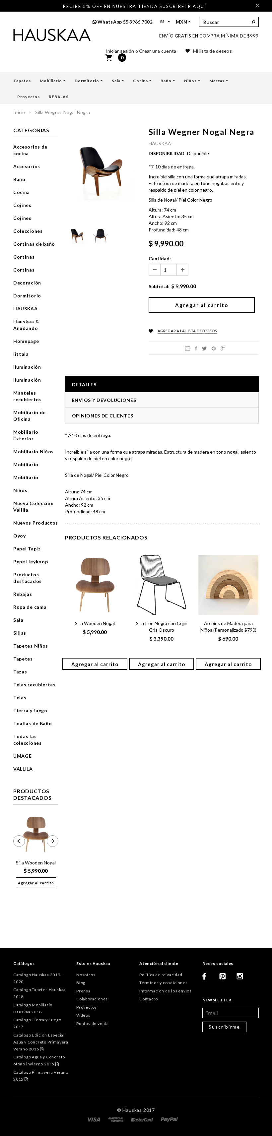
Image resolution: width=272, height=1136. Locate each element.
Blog (80, 982)
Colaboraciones (92, 998)
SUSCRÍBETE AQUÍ (183, 6)
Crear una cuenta (157, 51)
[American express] (116, 1119)
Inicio (19, 112)
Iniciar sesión (119, 51)
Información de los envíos (165, 990)
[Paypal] (169, 1119)
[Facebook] (208, 979)
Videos (83, 1015)
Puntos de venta (92, 1023)
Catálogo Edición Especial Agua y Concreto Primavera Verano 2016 (40, 1042)
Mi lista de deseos (212, 51)
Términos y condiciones (163, 982)
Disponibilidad (166, 153)
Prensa (83, 990)
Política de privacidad (160, 974)
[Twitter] (204, 348)
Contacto (148, 998)
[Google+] (223, 348)
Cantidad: (160, 258)
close (257, 5)
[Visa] (94, 1119)
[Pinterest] (214, 348)
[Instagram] (242, 979)
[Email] (187, 348)
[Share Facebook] (196, 348)
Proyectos (86, 1007)
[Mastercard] (142, 1119)
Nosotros (85, 974)
